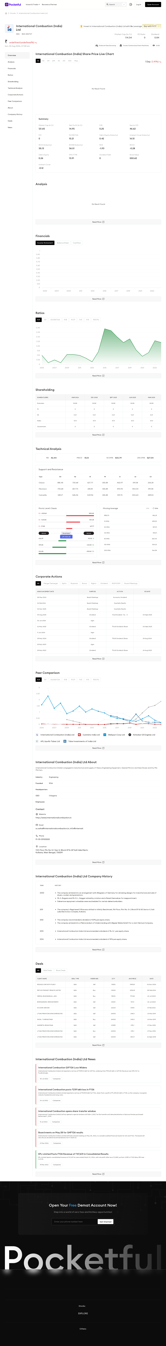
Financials (12, 68)
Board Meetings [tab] (130, 583)
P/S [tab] (87, 320)
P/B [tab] (65, 320)
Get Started (105, 1221)
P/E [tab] (80, 320)
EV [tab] (45, 320)
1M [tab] (48, 61)
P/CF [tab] (73, 320)
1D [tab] (38, 61)
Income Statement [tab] (45, 243)
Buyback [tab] (74, 583)
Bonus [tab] (84, 583)
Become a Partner (49, 4)
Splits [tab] (64, 583)
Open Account (153, 4)
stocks (13, 13)
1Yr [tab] (59, 61)
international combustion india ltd (33, 13)
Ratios (10, 75)
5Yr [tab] (64, 61)
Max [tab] (76, 61)
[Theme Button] (130, 4)
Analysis (11, 62)
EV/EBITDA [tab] (55, 320)
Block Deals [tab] (61, 970)
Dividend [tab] (104, 583)
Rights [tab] (93, 583)
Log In (138, 4)
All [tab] (38, 583)
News (10, 127)
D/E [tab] (38, 320)
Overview (12, 55)
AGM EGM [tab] (116, 583)
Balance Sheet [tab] (63, 243)
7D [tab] (43, 61)
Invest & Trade (32, 4)
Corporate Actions (15, 95)
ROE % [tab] (96, 320)
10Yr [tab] (69, 61)
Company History (15, 114)
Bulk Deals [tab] (48, 970)
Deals (10, 121)
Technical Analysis (15, 88)
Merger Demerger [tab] (51, 583)
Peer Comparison (15, 101)
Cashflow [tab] (77, 243)
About (10, 108)
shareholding (13, 81)
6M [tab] (53, 61)
